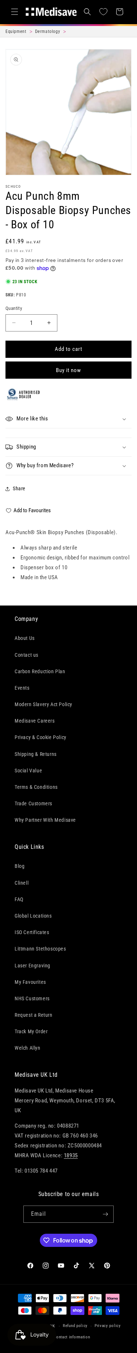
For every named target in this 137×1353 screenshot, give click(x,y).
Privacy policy (108, 1325)
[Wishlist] (103, 12)
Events (22, 688)
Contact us (26, 655)
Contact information (72, 1337)
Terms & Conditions (36, 787)
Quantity (13, 308)
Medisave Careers (35, 721)
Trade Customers (33, 803)
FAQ (19, 899)
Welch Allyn (28, 1048)
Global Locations (33, 916)
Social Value (28, 770)
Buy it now (68, 370)
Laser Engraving (32, 965)
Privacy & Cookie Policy (40, 737)
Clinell (21, 883)
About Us (25, 638)
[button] (15, 12)
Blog (19, 866)
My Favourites (30, 982)
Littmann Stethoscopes (40, 949)
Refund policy (75, 1325)
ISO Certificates (32, 932)
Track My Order (31, 1031)
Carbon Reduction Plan (40, 671)
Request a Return (34, 1015)
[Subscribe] (105, 1214)
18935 (71, 1155)
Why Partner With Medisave (45, 820)
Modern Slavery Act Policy (43, 704)
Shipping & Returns (36, 754)
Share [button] (19, 488)
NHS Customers (32, 998)
